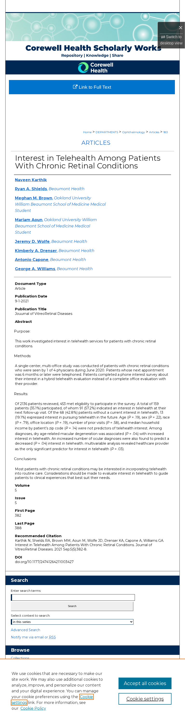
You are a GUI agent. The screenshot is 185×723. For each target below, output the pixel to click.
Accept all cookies (145, 683)
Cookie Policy (33, 708)
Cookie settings (145, 699)
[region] (92, 691)
